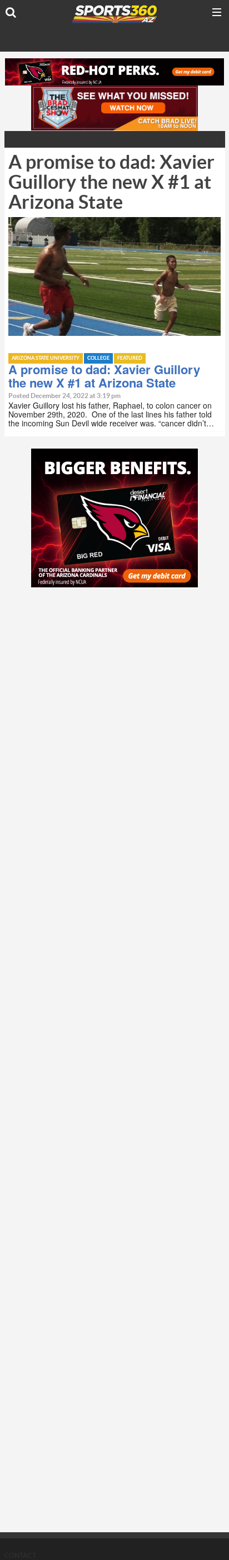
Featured (129, 358)
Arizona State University (45, 358)
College (98, 358)
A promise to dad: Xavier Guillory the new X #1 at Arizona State (104, 375)
